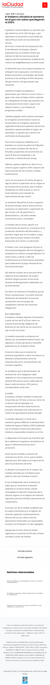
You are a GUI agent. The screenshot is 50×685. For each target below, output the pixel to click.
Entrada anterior (25, 551)
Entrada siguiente (25, 557)
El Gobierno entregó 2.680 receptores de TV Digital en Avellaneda (25, 594)
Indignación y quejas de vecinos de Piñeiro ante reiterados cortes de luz (24, 606)
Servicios (20, 14)
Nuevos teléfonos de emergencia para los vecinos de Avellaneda (25, 581)
